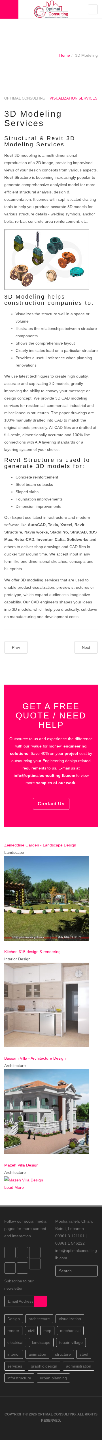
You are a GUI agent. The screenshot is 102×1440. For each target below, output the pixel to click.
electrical (15, 1342)
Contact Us (51, 803)
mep (47, 1330)
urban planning (53, 1378)
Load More (14, 1187)
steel (84, 1354)
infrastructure (19, 1378)
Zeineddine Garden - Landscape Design (40, 845)
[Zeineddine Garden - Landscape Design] (5, 837)
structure (63, 1354)
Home (64, 55)
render (13, 1330)
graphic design (44, 1366)
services (14, 1366)
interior (13, 1354)
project (71, 753)
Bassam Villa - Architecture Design (35, 1058)
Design (13, 1318)
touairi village (71, 1342)
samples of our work (55, 782)
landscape (41, 1342)
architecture (39, 1318)
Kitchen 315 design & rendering (32, 951)
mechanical (70, 1330)
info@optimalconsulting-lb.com (44, 775)
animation (37, 1354)
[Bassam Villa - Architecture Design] (5, 1051)
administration (78, 1366)
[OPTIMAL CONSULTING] (51, 9)
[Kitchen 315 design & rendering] (5, 944)
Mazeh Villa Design (21, 1165)
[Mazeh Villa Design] (5, 1157)
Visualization (70, 1318)
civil (31, 1330)
